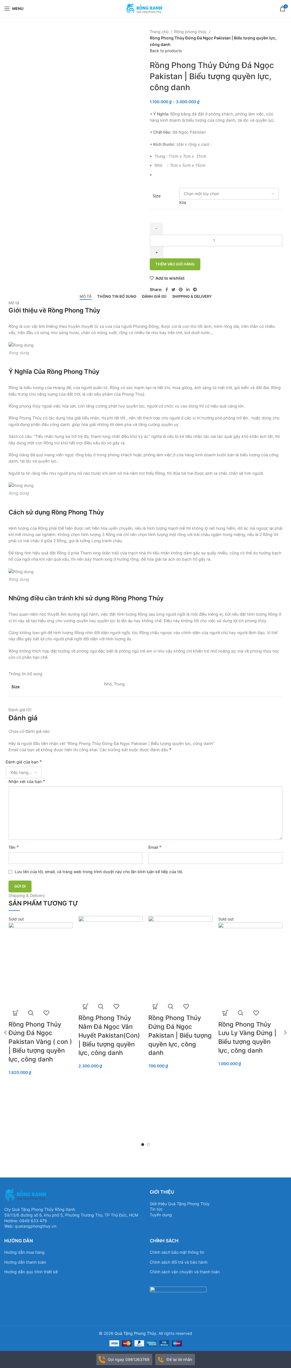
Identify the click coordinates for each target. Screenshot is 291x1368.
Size (157, 195)
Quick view (31, 1013)
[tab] (86, 296)
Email (154, 847)
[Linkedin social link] (187, 289)
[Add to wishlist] (46, 1013)
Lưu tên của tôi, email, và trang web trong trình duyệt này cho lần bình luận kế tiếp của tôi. (99, 871)
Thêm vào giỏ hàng (175, 264)
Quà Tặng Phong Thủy (135, 1333)
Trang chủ (160, 31)
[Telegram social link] (195, 289)
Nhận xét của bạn (27, 781)
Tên (14, 847)
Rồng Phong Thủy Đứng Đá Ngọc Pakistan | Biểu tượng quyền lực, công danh (180, 1035)
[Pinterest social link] (180, 289)
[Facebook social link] (167, 289)
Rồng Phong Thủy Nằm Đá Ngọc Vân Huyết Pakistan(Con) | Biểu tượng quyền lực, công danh (109, 1035)
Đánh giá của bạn (24, 762)
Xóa (182, 202)
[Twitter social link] (173, 289)
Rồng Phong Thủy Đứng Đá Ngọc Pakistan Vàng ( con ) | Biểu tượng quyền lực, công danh (40, 1042)
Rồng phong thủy (190, 31)
